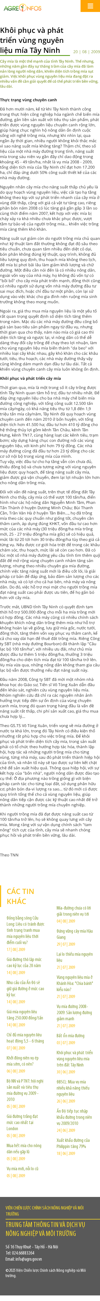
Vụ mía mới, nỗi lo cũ (22, 1169)
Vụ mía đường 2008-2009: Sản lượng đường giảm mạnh (74, 1013)
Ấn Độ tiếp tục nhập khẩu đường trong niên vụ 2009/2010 (74, 1117)
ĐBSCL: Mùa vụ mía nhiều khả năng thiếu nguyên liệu (73, 1088)
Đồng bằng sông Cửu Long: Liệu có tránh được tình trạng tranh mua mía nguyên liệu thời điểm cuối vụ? (25, 930)
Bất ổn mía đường (70, 1036)
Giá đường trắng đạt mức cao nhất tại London (22, 1123)
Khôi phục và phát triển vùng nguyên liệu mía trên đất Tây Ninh (75, 1059)
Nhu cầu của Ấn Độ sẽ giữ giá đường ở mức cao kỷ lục (25, 989)
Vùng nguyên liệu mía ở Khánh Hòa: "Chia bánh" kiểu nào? (75, 983)
